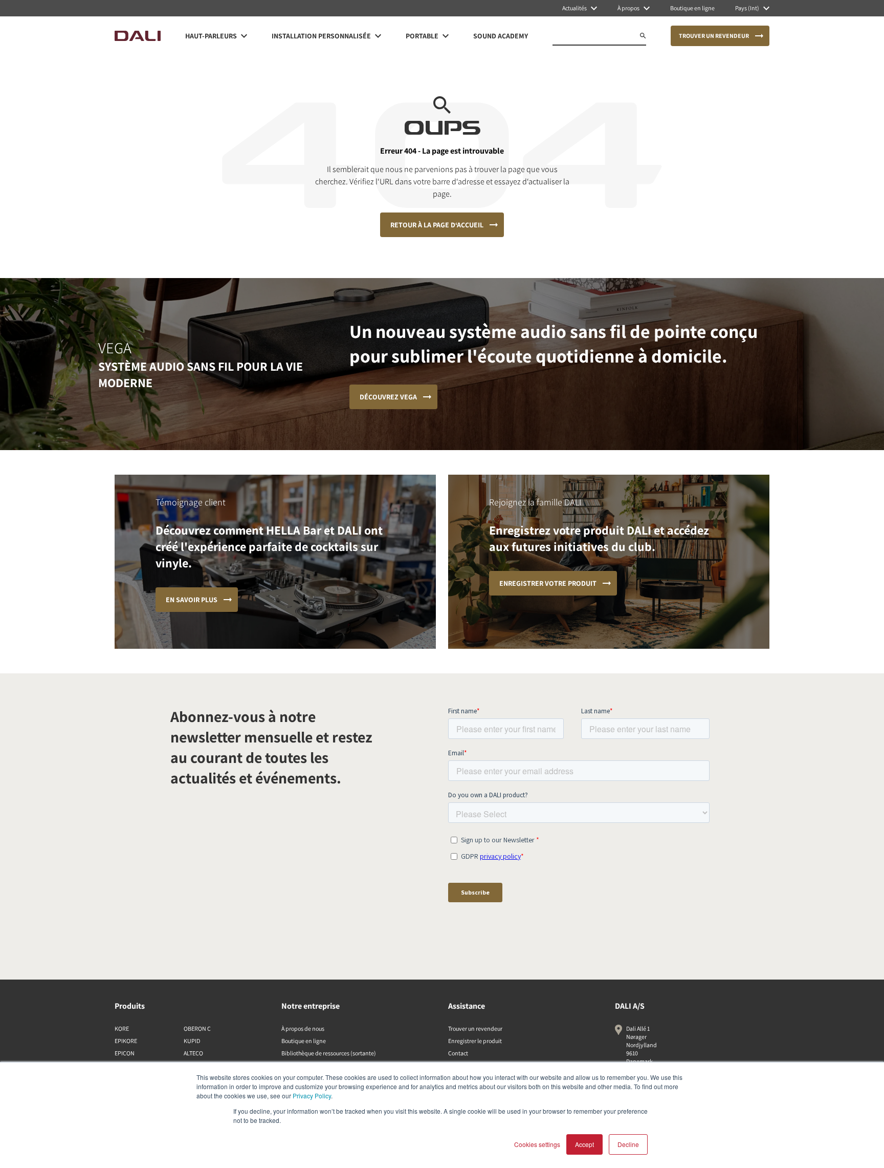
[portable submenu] (446, 35)
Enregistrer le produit (475, 1041)
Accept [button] (584, 1144)
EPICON (125, 1053)
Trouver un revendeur (475, 1028)
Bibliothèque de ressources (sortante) (328, 1053)
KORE (122, 1028)
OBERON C (197, 1028)
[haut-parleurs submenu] (244, 35)
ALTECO (193, 1053)
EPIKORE (126, 1041)
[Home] (138, 36)
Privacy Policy (312, 1095)
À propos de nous (302, 1028)
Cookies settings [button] (537, 1144)
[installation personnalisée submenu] (378, 35)
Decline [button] (628, 1144)
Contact (458, 1053)
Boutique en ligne (303, 1041)
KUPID (192, 1041)
